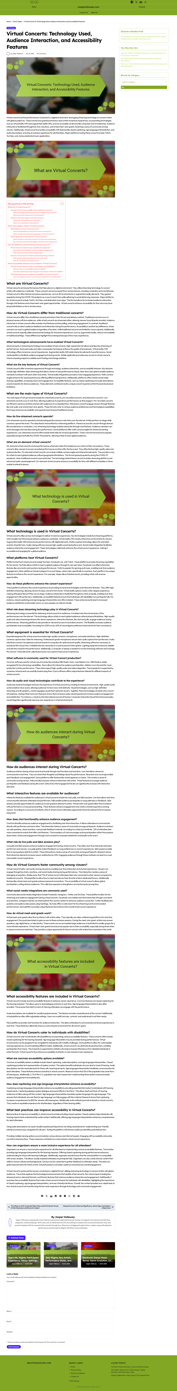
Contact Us (84, 12)
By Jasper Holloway (16, 54)
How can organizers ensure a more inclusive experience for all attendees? (37, 277)
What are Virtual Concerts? (19, 207)
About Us (94, 12)
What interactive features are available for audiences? (30, 248)
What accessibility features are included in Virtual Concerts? (32, 263)
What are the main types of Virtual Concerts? (27, 218)
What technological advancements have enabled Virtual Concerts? (35, 213)
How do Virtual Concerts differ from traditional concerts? (32, 210)
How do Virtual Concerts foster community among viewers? (32, 256)
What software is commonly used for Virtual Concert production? (34, 239)
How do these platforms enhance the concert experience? (32, 231)
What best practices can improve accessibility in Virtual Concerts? (35, 274)
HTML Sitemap (74, 1381)
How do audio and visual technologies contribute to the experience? (35, 242)
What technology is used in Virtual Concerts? (26, 226)
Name (9, 1311)
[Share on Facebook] (132, 2)
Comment (11, 1281)
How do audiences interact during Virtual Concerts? (29, 244)
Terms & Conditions (78, 1373)
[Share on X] (136, 2)
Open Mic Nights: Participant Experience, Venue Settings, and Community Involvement (23, 1262)
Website (10, 1332)
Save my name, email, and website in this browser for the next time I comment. (36, 1342)
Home (34, 7)
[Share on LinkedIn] (141, 2)
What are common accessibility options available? (29, 269)
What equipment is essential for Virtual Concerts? (29, 237)
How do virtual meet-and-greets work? (26, 261)
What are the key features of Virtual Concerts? (28, 215)
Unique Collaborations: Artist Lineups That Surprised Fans (130, 1375)
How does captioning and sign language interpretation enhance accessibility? (38, 271)
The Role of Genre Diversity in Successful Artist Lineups (130, 1367)
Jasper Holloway (65, 1217)
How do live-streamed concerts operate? (26, 220)
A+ (32, 2)
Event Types (11, 28)
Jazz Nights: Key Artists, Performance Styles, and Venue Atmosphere (58, 1260)
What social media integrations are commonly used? (30, 258)
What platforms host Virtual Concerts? (25, 229)
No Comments (41, 54)
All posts (142, 7)
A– (37, 2)
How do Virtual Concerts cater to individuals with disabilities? (33, 266)
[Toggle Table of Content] (61, 203)
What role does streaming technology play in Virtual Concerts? (33, 234)
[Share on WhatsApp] (145, 2)
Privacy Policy (76, 1370)
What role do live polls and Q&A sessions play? (28, 253)
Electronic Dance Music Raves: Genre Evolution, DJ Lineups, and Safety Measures (97, 1262)
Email (9, 1321)
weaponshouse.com (88, 6)
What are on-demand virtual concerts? (26, 223)
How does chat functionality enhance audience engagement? (33, 250)
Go (123, 87)
